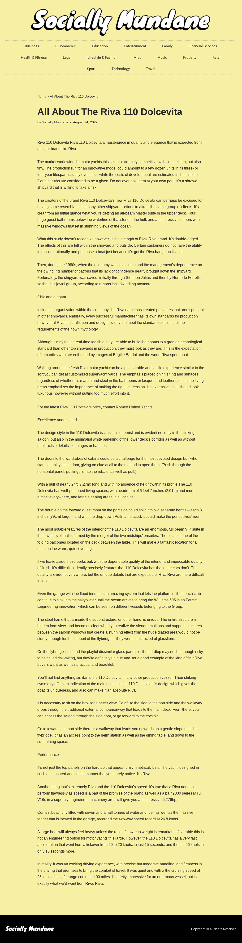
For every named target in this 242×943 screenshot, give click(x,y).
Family (167, 46)
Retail (216, 57)
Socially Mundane (55, 122)
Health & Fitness (34, 57)
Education (100, 46)
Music (162, 57)
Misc (137, 57)
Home (41, 96)
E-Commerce (65, 46)
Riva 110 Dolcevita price (80, 407)
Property (189, 57)
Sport (91, 69)
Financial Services (203, 46)
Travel (150, 69)
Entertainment (135, 46)
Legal (67, 57)
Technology (121, 69)
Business (32, 46)
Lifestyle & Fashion (102, 57)
